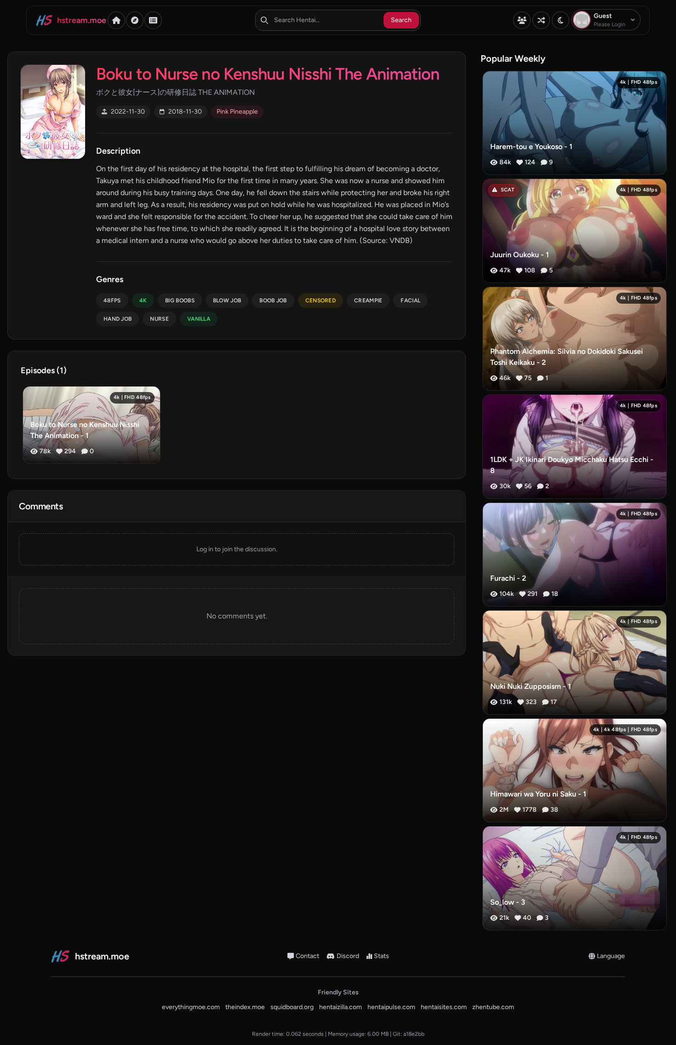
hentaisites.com (444, 1007)
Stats (381, 956)
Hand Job (117, 319)
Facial (410, 300)
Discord (348, 956)
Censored (320, 300)
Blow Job (227, 300)
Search (401, 20)
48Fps (112, 300)
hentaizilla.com (340, 1007)
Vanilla (198, 319)
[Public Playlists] (153, 20)
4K (143, 300)
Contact (307, 956)
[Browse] (134, 20)
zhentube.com (493, 1007)
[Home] (116, 20)
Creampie (368, 300)
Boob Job (272, 300)
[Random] (541, 20)
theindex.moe (245, 1007)
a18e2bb (413, 1034)
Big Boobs (180, 300)
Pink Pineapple (237, 111)
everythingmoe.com (191, 1007)
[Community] (522, 20)
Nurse (159, 319)
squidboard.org (292, 1007)
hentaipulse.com (391, 1007)
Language (611, 956)
